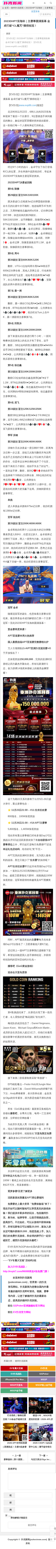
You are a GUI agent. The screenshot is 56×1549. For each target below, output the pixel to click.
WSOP (44, 1379)
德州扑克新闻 (21, 1361)
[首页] (52, 1528)
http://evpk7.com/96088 (16, 1271)
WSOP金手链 (16, 1390)
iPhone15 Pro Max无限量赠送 (16, 1379)
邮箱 (9, 1503)
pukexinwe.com (18, 1282)
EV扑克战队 (16, 1374)
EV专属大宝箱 (16, 1368)
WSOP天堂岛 (16, 1385)
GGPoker (44, 1374)
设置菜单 (35, 11)
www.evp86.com (27, 105)
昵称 (9, 1496)
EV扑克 (43, 1368)
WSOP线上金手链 (44, 1385)
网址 (8, 1511)
